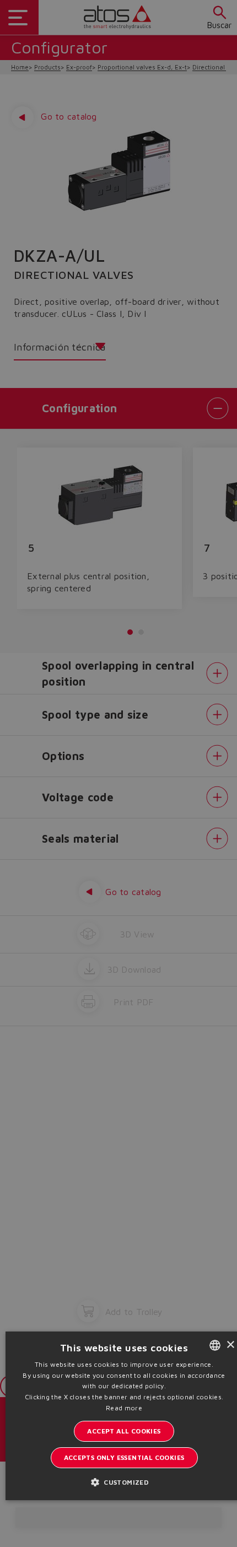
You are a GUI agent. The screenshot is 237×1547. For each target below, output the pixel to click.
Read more (124, 1408)
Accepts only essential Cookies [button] (124, 1457)
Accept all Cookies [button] (123, 1431)
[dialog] (118, 773)
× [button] (230, 1345)
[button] (124, 1481)
